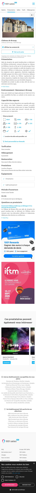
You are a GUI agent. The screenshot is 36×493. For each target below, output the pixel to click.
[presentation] (3, 28)
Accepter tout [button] (9, 485)
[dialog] (18, 477)
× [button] (34, 463)
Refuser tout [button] (26, 485)
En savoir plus (16, 473)
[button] (18, 490)
